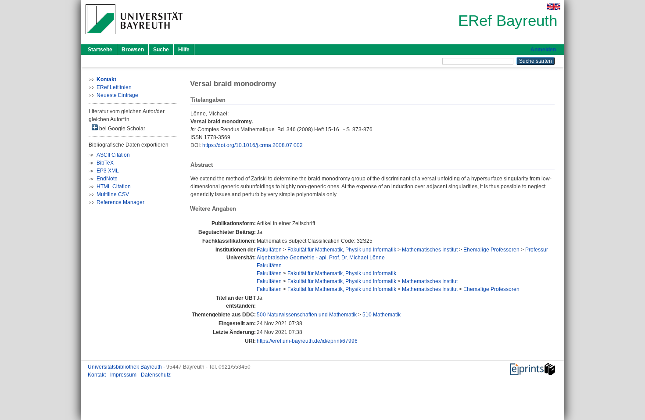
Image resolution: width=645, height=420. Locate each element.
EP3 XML (108, 171)
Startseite (100, 50)
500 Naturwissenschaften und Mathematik (307, 315)
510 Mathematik (381, 315)
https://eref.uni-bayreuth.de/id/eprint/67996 (307, 341)
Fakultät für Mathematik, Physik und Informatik (341, 250)
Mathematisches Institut (430, 250)
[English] (553, 7)
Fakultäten (269, 250)
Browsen (133, 50)
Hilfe (184, 50)
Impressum (124, 375)
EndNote (107, 179)
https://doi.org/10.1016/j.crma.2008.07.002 (252, 145)
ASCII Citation (113, 155)
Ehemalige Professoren (491, 250)
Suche (161, 50)
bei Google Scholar (121, 129)
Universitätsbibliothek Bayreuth (125, 367)
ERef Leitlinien (114, 87)
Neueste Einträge (117, 95)
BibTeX (105, 163)
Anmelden (543, 50)
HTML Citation (114, 186)
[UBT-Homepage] (134, 37)
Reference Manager (120, 202)
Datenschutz (156, 375)
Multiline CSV (113, 194)
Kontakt (97, 375)
